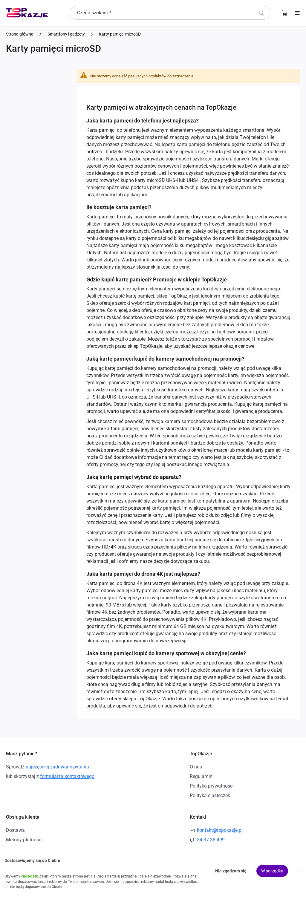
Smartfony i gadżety (67, 34)
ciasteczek (29, 876)
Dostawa (15, 830)
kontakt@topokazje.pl (220, 830)
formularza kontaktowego (67, 776)
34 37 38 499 (211, 840)
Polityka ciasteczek (210, 795)
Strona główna (20, 34)
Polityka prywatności (212, 786)
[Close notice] (298, 871)
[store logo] (27, 13)
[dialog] (153, 871)
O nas (196, 767)
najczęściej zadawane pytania (57, 767)
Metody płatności (24, 840)
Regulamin (201, 776)
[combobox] (170, 13)
